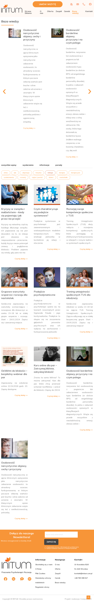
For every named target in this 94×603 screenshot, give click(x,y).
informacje (44, 165)
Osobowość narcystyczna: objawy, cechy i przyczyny (32, 34)
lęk (15, 173)
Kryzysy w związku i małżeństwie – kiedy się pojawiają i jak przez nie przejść (13, 213)
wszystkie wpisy (8, 165)
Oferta (50, 11)
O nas (41, 12)
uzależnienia (9, 177)
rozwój (23, 177)
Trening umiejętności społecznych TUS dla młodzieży (78, 295)
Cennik (67, 11)
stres (6, 173)
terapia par (75, 173)
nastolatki (64, 177)
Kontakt (89, 11)
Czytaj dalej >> (29, 128)
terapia (62, 173)
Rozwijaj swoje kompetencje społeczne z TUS (79, 212)
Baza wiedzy (75, 12)
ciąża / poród (37, 177)
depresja (25, 173)
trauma (38, 173)
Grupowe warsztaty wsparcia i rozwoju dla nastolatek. (14, 295)
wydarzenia (28, 165)
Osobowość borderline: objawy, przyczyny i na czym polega (74, 36)
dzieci (51, 177)
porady (58, 165)
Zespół (59, 11)
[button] (4, 92)
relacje (50, 173)
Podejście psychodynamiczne (44, 293)
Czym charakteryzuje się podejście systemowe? (46, 212)
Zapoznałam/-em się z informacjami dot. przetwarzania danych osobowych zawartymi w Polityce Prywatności (63, 547)
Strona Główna (28, 12)
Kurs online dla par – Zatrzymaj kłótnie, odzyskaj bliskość (45, 368)
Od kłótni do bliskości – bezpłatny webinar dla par (14, 374)
